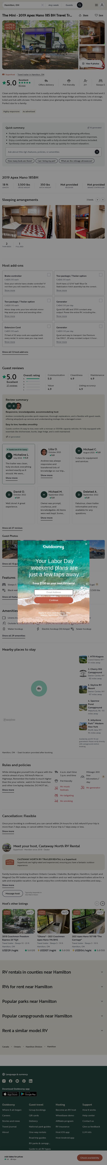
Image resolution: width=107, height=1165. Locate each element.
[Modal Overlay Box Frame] (53, 582)
